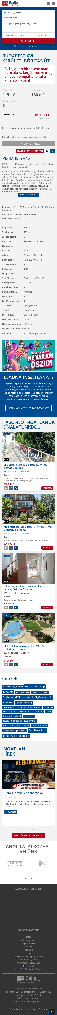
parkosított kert (31, 540)
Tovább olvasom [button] (27, 195)
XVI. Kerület (48, 707)
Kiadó (18, 12)
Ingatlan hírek (13, 751)
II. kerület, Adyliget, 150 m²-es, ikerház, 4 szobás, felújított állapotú (26, 588)
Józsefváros (30, 720)
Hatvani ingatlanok (12, 716)
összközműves (9, 540)
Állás (28, 953)
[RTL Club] (15, 863)
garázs (46, 540)
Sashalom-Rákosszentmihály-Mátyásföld (28, 697)
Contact (30, 966)
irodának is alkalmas (31, 478)
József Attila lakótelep (16, 735)
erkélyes (28, 481)
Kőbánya (42, 725)
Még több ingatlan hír (27, 835)
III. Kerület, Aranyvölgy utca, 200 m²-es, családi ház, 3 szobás (25, 647)
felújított (20, 600)
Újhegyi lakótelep (24, 702)
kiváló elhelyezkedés (40, 692)
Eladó (9, 12)
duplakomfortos (10, 600)
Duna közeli (19, 540)
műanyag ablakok (19, 137)
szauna (40, 540)
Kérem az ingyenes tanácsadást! (28, 408)
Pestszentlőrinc (10, 711)
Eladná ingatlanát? (28, 940)
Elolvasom (10, 812)
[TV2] (42, 863)
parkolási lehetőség (17, 481)
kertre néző (8, 478)
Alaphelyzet (37, 46)
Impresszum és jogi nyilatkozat (28, 956)
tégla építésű (18, 478)
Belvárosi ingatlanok (13, 686)
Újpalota (8, 692)
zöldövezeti (28, 600)
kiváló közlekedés (12, 720)
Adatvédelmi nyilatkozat (28, 959)
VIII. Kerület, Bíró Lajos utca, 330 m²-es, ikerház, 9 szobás (25, 466)
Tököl (48, 711)
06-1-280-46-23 (32, 998)
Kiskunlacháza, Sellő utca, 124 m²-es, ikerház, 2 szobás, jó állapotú (28, 528)
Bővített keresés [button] (20, 46)
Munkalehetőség (35, 707)
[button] (52, 1012)
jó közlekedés (8, 730)
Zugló (34, 725)
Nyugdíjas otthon (22, 692)
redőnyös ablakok (37, 137)
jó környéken (21, 730)
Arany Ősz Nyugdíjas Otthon (28, 969)
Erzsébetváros (37, 730)
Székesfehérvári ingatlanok (16, 725)
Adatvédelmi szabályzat (28, 962)
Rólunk (28, 946)
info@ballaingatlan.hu (32, 1001)
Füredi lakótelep (35, 686)
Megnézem (47, 488)
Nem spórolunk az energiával (23, 793)
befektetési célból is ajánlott (14, 707)
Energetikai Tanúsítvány (32, 711)
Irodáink (29, 949)
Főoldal (28, 936)
